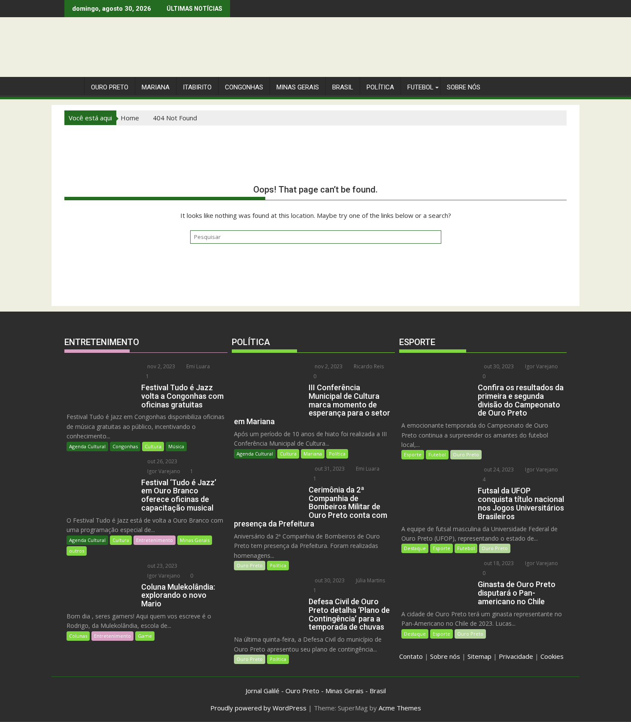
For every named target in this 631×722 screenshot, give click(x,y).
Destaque (415, 548)
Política (380, 87)
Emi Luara (197, 366)
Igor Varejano (163, 471)
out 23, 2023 (161, 565)
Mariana (312, 453)
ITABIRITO (197, 87)
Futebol (420, 87)
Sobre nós (445, 656)
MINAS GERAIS (297, 87)
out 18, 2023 (498, 563)
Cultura (153, 446)
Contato (411, 656)
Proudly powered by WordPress (258, 708)
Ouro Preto (250, 565)
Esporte (413, 454)
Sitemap (479, 656)
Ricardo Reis (368, 366)
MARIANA (156, 87)
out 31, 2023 (329, 468)
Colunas (78, 636)
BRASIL (342, 87)
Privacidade (516, 656)
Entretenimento (154, 540)
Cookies (552, 656)
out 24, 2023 (498, 469)
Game (145, 636)
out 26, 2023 (161, 461)
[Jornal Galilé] (72, 85)
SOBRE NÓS (463, 87)
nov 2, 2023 (160, 366)
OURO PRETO (109, 87)
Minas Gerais (194, 540)
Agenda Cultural (87, 446)
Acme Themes (400, 708)
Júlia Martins (370, 580)
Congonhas (244, 87)
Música (176, 446)
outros (76, 551)
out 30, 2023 (329, 580)
